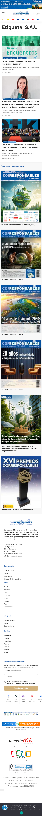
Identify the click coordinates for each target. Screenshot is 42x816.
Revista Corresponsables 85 (12, 280)
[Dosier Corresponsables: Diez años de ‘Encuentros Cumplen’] (21, 47)
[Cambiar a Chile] (12, 19)
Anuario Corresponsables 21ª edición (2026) (18, 224)
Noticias (5, 141)
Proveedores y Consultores (18, 98)
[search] (32, 13)
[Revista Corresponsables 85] (21, 253)
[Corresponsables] (21, 13)
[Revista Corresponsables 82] (21, 364)
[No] (39, 810)
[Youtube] (31, 699)
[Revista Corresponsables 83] (21, 309)
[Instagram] (23, 699)
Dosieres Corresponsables (10, 58)
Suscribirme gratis (21, 688)
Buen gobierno (12, 141)
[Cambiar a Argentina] (2, 19)
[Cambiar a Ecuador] (22, 19)
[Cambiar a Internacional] (38, 19)
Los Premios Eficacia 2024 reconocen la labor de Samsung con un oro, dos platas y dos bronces (20, 147)
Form (2, 790)
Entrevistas (6, 98)
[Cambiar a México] (28, 19)
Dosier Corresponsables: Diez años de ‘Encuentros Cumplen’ (18, 62)
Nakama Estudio (15, 780)
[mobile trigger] (4, 13)
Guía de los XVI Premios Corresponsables (17, 510)
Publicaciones (21, 58)
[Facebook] (8, 699)
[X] (16, 699)
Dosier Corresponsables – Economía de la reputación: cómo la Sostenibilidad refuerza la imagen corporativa (19, 448)
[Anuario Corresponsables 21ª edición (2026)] (21, 196)
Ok (21, 813)
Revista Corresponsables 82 (12, 390)
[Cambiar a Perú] (33, 19)
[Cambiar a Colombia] (17, 19)
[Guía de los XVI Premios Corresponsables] (21, 482)
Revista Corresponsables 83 (12, 335)
